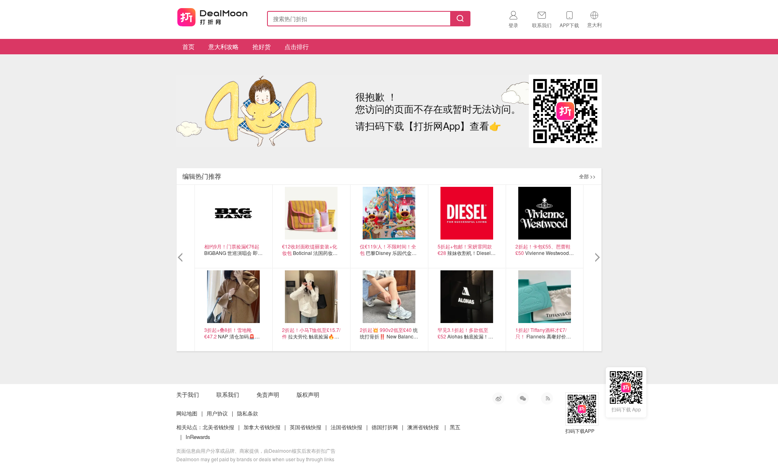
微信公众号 (523, 398)
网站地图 (186, 413)
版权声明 (308, 394)
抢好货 (261, 46)
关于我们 (187, 394)
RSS (547, 398)
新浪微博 (498, 398)
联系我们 (227, 394)
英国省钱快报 (305, 427)
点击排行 (296, 46)
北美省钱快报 (218, 427)
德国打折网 (385, 427)
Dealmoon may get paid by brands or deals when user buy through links (255, 459)
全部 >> (587, 176)
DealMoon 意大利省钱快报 (212, 17)
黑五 (455, 427)
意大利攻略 (223, 46)
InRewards (198, 437)
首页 (188, 46)
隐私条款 (247, 413)
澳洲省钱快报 (423, 427)
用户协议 (217, 413)
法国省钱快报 (346, 427)
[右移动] (596, 257)
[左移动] (181, 257)
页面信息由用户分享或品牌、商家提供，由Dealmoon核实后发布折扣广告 (256, 450)
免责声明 (267, 394)
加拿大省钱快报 (262, 427)
